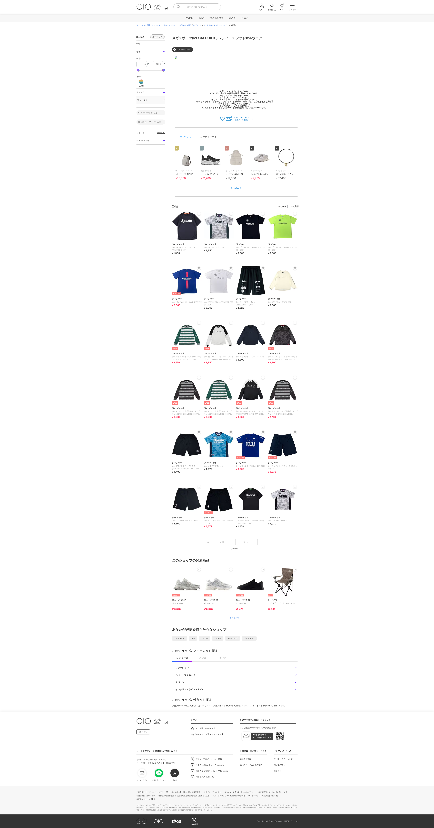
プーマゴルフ (249, 638)
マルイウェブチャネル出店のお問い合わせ (229, 796)
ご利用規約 (140, 792)
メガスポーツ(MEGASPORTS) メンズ (230, 705)
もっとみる (236, 187)
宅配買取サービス (268, 796)
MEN (201, 17)
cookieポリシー (249, 792)
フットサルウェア (220, 25)
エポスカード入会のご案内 (251, 765)
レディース (197, 25)
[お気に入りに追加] (199, 569)
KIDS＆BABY (216, 17)
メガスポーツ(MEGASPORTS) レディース (191, 705)
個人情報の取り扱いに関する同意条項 (185, 792)
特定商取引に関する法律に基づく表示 (273, 792)
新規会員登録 (245, 759)
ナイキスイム (179, 638)
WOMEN (189, 17)
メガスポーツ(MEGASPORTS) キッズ (267, 705)
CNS (193, 638)
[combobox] (197, 6)
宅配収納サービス (143, 799)
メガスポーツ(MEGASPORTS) (180, 25)
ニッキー (217, 638)
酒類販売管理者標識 (166, 796)
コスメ (232, 17)
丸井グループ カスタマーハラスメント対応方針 (222, 792)
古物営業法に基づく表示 (145, 796)
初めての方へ (279, 765)
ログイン (143, 732)
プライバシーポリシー (156, 792)
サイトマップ (253, 796)
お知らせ (277, 771)
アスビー (204, 638)
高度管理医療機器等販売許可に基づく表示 (193, 796)
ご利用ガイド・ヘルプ (283, 759)
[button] (150, 52)
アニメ (245, 17)
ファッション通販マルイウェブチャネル (151, 25)
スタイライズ (233, 638)
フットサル (207, 25)
